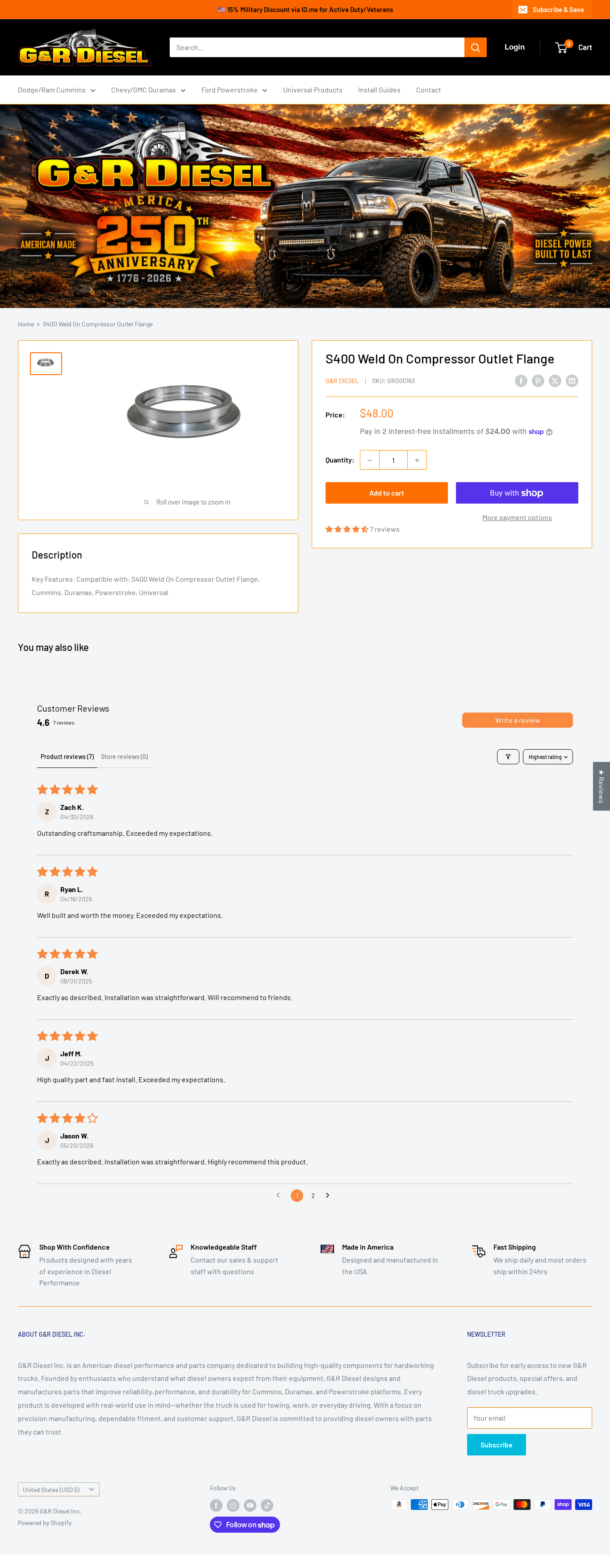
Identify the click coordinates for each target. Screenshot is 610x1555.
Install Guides (379, 89)
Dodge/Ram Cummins (52, 89)
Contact (428, 89)
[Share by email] (572, 380)
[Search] (475, 47)
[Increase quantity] (417, 460)
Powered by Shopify (44, 1522)
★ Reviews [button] (601, 786)
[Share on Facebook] (521, 380)
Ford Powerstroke (229, 89)
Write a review (517, 720)
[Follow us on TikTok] (267, 1505)
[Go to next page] (330, 1195)
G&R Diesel (342, 381)
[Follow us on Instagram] (233, 1505)
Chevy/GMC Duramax (143, 89)
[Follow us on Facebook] (216, 1505)
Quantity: (340, 460)
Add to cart (386, 493)
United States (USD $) (51, 1489)
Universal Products (313, 89)
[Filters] (508, 756)
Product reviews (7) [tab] (67, 756)
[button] (348, 529)
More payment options (517, 517)
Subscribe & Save (558, 9)
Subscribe (496, 1444)
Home (26, 324)
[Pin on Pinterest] (538, 380)
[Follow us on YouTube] (250, 1505)
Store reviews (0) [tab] (124, 756)
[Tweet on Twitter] (555, 380)
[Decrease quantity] (369, 460)
